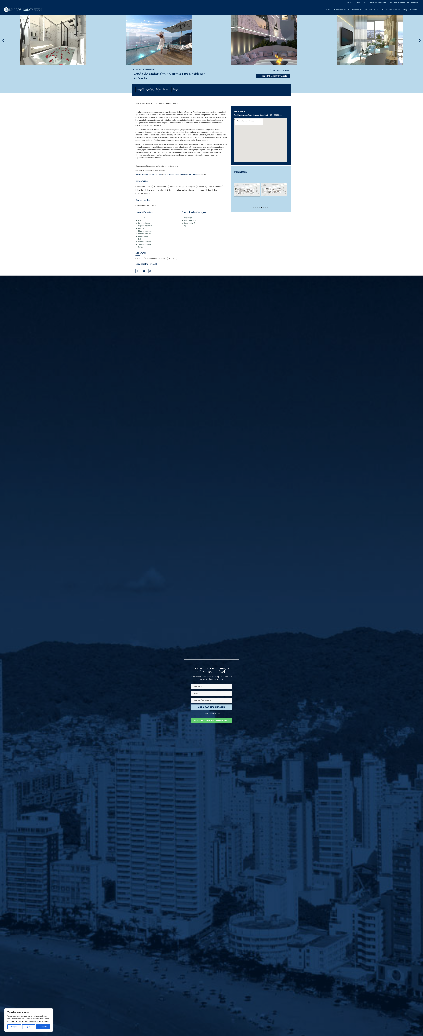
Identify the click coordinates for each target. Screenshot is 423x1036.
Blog (405, 10)
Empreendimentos (372, 10)
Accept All (43, 1027)
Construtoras (391, 10)
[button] (3, 40)
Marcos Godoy (141, 174)
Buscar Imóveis (340, 10)
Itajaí (152, 69)
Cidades (355, 10)
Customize (14, 1027)
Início (328, 10)
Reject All (28, 1027)
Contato (413, 10)
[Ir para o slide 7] (265, 207)
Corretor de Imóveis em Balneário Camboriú (182, 174)
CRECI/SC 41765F (154, 174)
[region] (28, 1020)
